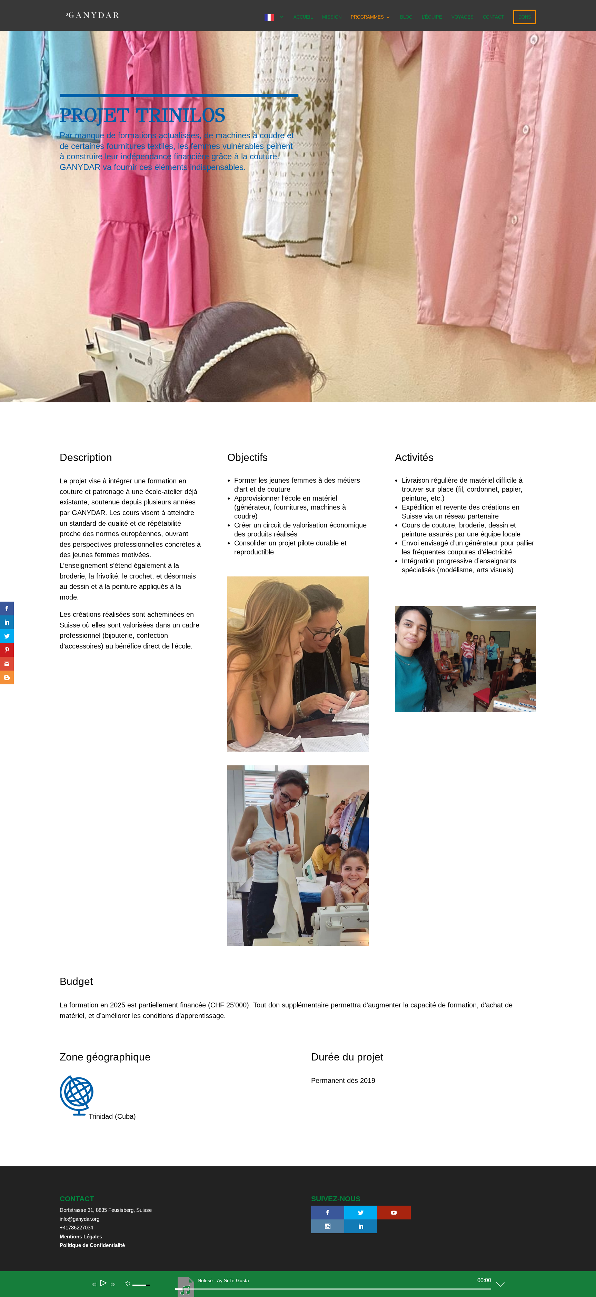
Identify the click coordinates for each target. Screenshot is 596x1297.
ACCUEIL (303, 17)
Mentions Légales (81, 1236)
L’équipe (432, 17)
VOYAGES (462, 17)
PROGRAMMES (367, 17)
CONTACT (493, 17)
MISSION (331, 17)
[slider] (333, 1289)
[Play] (103, 1284)
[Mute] (127, 1282)
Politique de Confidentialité (92, 1245)
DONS (524, 17)
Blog (406, 17)
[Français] (274, 22)
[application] (293, 1286)
